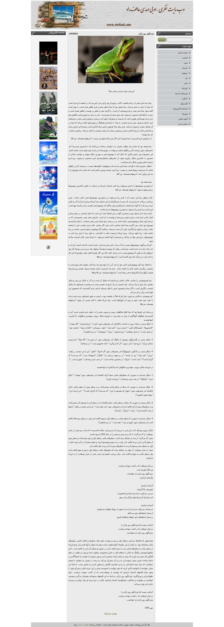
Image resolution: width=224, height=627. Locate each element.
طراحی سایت (83, 625)
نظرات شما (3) (110, 614)
